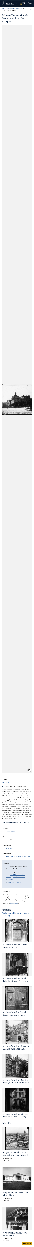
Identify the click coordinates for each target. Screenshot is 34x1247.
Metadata (6, 863)
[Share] (21, 822)
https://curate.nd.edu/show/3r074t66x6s (18, 856)
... (23, 8)
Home (3, 8)
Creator (5, 828)
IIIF (7, 867)
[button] (17, 399)
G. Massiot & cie (10, 831)
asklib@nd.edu (14, 903)
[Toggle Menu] (28, 9)
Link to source (7, 853)
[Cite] (25, 822)
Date (4, 837)
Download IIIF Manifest (14, 882)
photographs (9, 848)
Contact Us (6, 891)
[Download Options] (29, 822)
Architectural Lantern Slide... (14, 8)
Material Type (7, 845)
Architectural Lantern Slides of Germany (16, 914)
